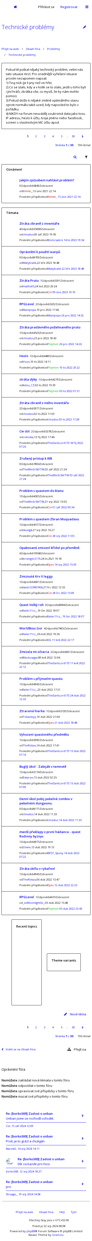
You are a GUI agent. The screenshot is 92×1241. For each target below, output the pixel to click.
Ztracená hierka (32, 711)
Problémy (53, 49)
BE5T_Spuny (55, 853)
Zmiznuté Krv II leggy (36, 576)
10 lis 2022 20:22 (69, 367)
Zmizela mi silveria (34, 651)
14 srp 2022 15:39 (65, 564)
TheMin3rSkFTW (33, 469)
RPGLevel (26, 304)
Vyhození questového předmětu (44, 734)
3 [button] (44, 136)
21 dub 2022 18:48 (65, 722)
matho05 (28, 286)
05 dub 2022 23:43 (70, 908)
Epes (51, 564)
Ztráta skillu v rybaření (37, 868)
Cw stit (24, 431)
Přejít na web (10, 49)
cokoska (28, 437)
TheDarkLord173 (58, 443)
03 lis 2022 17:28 (69, 419)
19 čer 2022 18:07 (73, 616)
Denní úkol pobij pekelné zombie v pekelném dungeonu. (45, 801)
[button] (82, 136)
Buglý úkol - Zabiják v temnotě (42, 766)
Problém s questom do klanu (41, 490)
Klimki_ (27, 191)
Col (50, 292)
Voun (26, 361)
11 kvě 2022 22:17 (63, 640)
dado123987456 (33, 587)
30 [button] (73, 136)
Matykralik (29, 263)
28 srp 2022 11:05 (63, 536)
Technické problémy (27, 27)
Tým (74, 1212)
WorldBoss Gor (30, 628)
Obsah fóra (33, 49)
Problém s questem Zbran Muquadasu (49, 519)
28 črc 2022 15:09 (63, 593)
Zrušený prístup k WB (35, 458)
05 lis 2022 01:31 (69, 391)
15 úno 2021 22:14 (69, 196)
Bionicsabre (55, 240)
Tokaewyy (29, 717)
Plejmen (53, 344)
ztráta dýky (28, 379)
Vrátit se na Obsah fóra (21, 1049)
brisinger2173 (31, 558)
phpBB (30, 1231)
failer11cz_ (30, 610)
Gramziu (58, 1235)
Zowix (27, 847)
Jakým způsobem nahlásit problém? (46, 180)
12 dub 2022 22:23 (65, 885)
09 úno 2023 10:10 (64, 292)
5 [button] (61, 136)
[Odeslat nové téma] (85, 27)
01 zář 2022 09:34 (63, 507)
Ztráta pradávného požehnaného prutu (49, 327)
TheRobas (29, 745)
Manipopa (29, 310)
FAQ (62, 1212)
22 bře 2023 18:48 (73, 268)
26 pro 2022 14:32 (72, 315)
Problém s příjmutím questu (41, 678)
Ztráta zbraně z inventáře (39, 223)
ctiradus (28, 234)
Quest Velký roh (31, 605)
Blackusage (30, 657)
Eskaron (28, 777)
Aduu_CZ (28, 385)
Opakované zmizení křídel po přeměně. (49, 547)
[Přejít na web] (4, 6)
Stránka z (64, 145)
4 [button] (53, 136)
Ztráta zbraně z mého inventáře (44, 403)
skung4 (27, 530)
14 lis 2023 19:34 (74, 240)
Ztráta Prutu (29, 280)
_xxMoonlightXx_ (33, 903)
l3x (49, 640)
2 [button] (36, 136)
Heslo (23, 356)
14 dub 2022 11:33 (70, 820)
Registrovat (68, 7)
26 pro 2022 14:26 (70, 344)
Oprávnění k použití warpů (39, 252)
